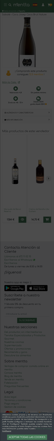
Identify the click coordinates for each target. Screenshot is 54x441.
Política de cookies (44, 429)
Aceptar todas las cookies (27, 437)
